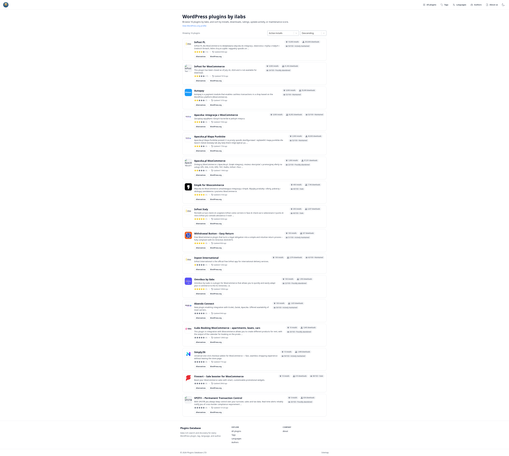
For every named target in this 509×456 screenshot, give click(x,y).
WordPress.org (216, 56)
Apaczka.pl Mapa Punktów (209, 136)
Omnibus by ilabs (204, 279)
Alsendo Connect (204, 303)
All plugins (236, 431)
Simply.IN (199, 352)
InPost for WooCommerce (209, 66)
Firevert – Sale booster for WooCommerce (219, 376)
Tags (234, 435)
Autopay (199, 90)
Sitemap (325, 452)
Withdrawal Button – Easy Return (214, 233)
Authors (235, 442)
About (285, 431)
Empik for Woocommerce (209, 185)
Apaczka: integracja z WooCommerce (216, 114)
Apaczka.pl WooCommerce (209, 160)
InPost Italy (201, 209)
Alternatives (201, 56)
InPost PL (199, 42)
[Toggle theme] (503, 4)
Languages (236, 438)
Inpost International (206, 257)
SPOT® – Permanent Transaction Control (218, 398)
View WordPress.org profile (194, 26)
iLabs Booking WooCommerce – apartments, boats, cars (227, 327)
